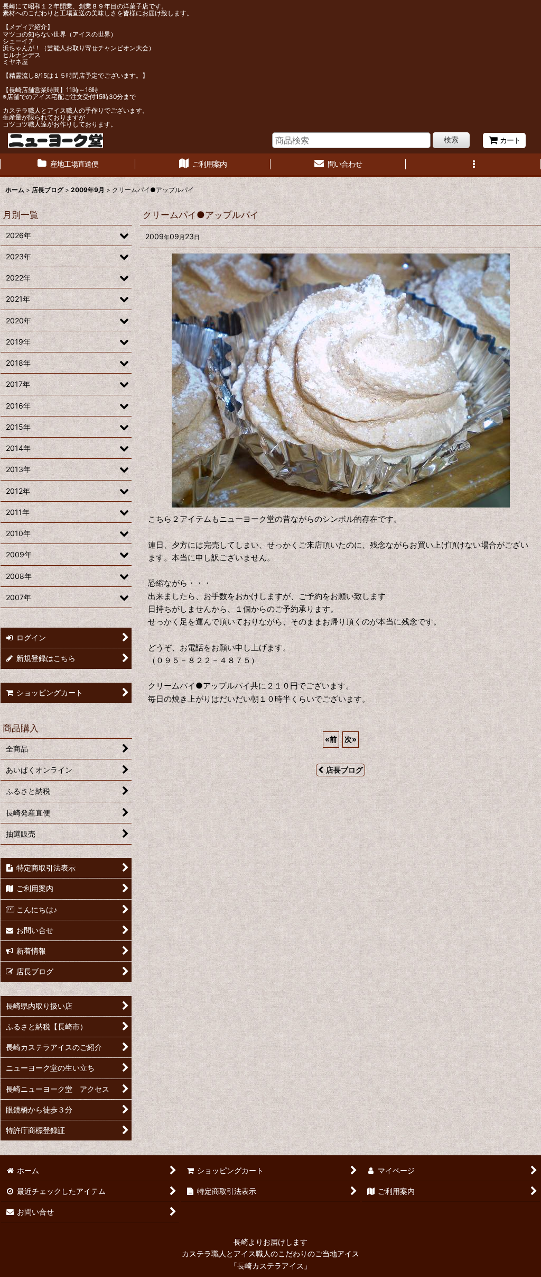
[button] (473, 165)
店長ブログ (344, 769)
